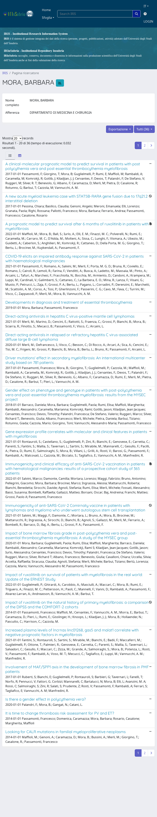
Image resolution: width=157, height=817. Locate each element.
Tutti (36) (143, 129)
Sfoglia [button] (47, 17)
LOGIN (148, 21)
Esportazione (118, 129)
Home (46, 10)
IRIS (5, 73)
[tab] (10, 156)
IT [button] (145, 6)
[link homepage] (19, 13)
